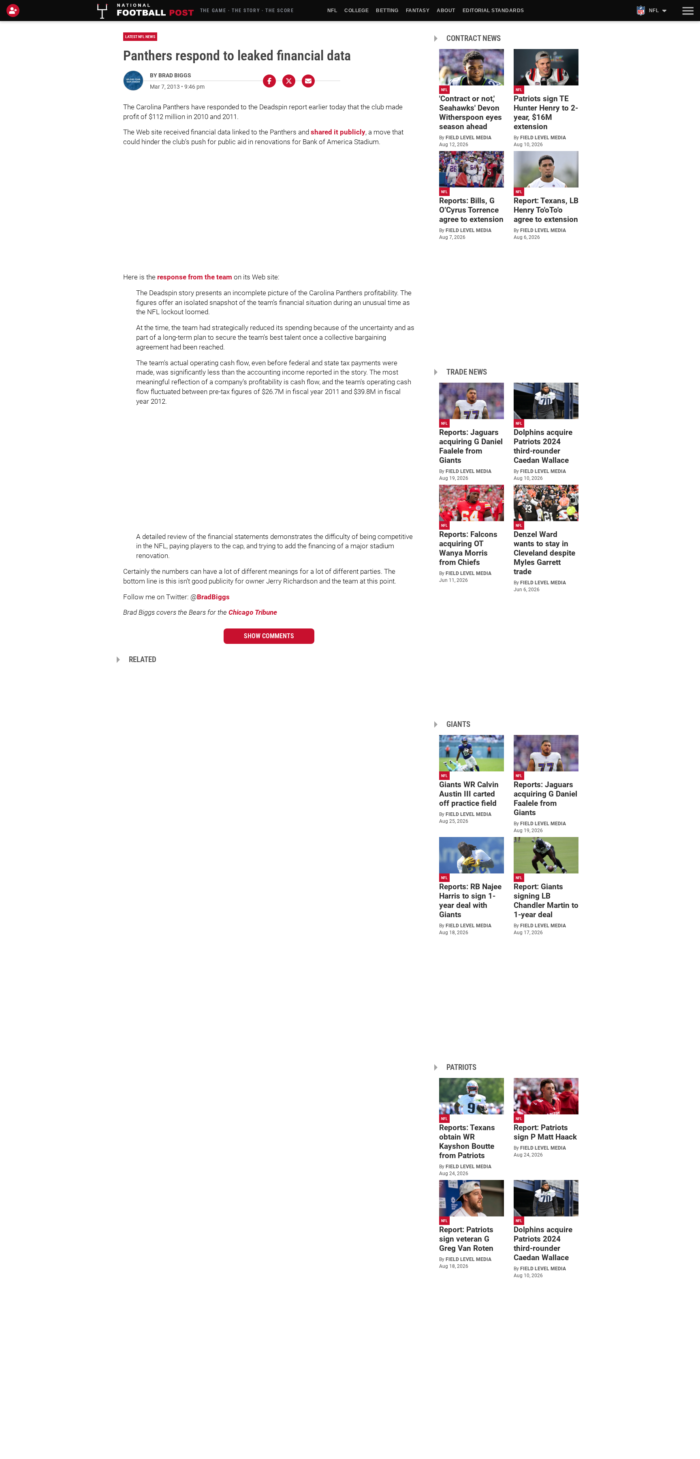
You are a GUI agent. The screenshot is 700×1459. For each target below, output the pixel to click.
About (446, 10)
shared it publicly (338, 132)
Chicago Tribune (252, 612)
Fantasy (417, 10)
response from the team (194, 277)
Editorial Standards (493, 10)
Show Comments (269, 636)
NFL (332, 10)
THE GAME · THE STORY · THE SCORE (247, 10)
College (356, 10)
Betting (387, 10)
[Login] (14, 10)
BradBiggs (213, 597)
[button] (687, 10)
